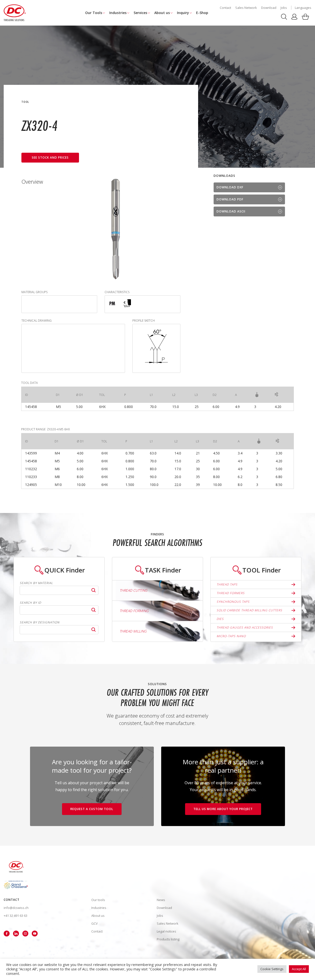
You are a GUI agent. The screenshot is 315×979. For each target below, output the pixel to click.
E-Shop (202, 12)
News (161, 900)
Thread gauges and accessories (245, 627)
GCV (94, 923)
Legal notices (166, 931)
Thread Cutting (133, 590)
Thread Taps (227, 584)
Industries (117, 12)
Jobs (284, 7)
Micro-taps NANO (231, 636)
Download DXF (230, 187)
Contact (225, 7)
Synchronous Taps (233, 602)
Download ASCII (231, 211)
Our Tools (93, 12)
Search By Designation (40, 622)
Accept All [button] (299, 969)
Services (140, 12)
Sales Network (246, 7)
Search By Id (30, 602)
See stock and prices (50, 157)
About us (162, 12)
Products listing (168, 939)
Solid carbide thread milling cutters (249, 610)
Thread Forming (134, 610)
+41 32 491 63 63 (15, 915)
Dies (220, 619)
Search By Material (36, 583)
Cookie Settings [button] (272, 969)
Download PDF (230, 199)
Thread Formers (231, 593)
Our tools (98, 900)
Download (268, 7)
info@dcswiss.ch (16, 907)
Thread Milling (133, 631)
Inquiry (183, 12)
